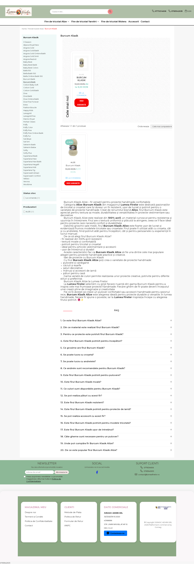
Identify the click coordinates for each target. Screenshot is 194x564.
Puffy (25, 125)
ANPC (67, 525)
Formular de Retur (73, 521)
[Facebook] (97, 472)
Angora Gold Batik (31, 50)
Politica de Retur (72, 516)
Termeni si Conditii (34, 516)
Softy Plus (27, 153)
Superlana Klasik (30, 156)
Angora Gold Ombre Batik (34, 53)
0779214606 (148, 467)
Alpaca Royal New (31, 45)
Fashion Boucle (30, 107)
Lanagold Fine (29, 116)
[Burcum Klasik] (81, 63)
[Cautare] (110, 11)
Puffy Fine (27, 130)
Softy (25, 150)
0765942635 (148, 471)
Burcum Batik (29, 79)
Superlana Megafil (31, 164)
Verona (26, 181)
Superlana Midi (29, 167)
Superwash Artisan (31, 173)
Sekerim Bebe (29, 147)
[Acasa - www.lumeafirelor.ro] (18, 11)
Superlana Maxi (30, 159)
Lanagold (27, 113)
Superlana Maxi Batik (32, 162)
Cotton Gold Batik (31, 90)
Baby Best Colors (30, 68)
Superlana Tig (29, 170)
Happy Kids (28, 110)
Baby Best (27, 62)
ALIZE (28, 212)
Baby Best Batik (30, 65)
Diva (25, 93)
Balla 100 (27, 70)
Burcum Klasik (29, 82)
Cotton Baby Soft (30, 85)
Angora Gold (28, 48)
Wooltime (27, 184)
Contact (145, 21)
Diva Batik (27, 96)
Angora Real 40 (29, 59)
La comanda (31, 198)
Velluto (26, 179)
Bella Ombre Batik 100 (33, 76)
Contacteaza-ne (117, 533)
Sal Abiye (27, 139)
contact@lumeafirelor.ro (149, 474)
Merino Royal (29, 119)
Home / (25, 29)
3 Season (27, 42)
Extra (25, 105)
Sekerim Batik (29, 144)
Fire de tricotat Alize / (36, 29)
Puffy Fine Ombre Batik (33, 133)
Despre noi (30, 512)
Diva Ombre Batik (31, 99)
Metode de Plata (72, 512)
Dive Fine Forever (31, 102)
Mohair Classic (29, 122)
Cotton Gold (28, 87)
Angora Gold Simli (31, 56)
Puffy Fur (27, 136)
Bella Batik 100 (29, 73)
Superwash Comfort (32, 176)
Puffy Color (28, 127)
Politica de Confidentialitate (38, 521)
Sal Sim (26, 142)
